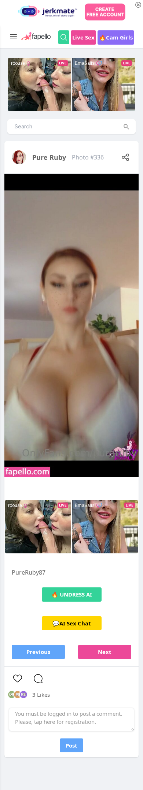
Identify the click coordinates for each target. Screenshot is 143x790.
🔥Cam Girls (116, 37)
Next (104, 651)
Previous (38, 651)
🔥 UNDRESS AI (71, 594)
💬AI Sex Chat (71, 623)
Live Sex (83, 37)
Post (71, 745)
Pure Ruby (49, 157)
